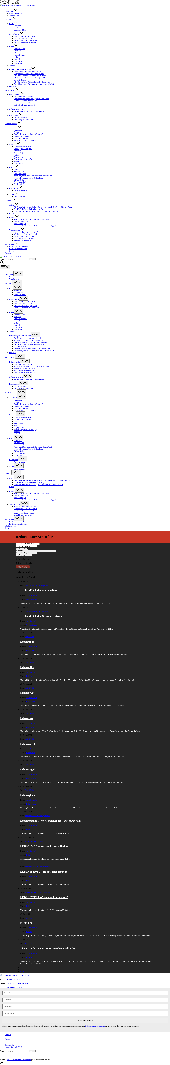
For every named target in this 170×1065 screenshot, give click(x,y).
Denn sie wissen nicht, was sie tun (26, 42)
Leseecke (8, 201)
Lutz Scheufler (31, 595)
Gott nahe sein (19, 163)
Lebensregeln (28, 769)
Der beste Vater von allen (23, 38)
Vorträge (12, 65)
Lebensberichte (15, 95)
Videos (12, 195)
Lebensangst (27, 743)
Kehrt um (28, 918)
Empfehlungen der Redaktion (20, 69)
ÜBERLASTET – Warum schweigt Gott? (29, 78)
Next (22, 971)
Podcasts (12, 86)
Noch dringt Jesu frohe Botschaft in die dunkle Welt (33, 176)
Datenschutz (9, 1045)
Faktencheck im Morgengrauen (25, 40)
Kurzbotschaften (11, 124)
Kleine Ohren (19, 172)
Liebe (16, 57)
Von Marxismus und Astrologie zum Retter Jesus (31, 99)
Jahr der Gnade (19, 49)
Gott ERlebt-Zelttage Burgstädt (36, 586)
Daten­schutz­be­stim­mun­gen (95, 1026)
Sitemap (8, 1039)
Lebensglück (27, 795)
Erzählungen (14, 115)
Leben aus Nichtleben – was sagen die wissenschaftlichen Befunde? (38, 211)
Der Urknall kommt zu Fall (24, 236)
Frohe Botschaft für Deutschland (19, 1060)
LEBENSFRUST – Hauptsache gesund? (43, 871)
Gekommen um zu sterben (23, 97)
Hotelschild (18, 63)
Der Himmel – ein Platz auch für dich (27, 72)
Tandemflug (18, 153)
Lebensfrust (27, 692)
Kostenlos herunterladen (18, 249)
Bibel (11, 24)
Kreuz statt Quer (20, 224)
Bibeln (11, 213)
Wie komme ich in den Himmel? (25, 234)
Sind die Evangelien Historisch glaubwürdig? (30, 76)
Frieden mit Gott (20, 184)
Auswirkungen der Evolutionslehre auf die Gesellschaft (34, 84)
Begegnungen (19, 157)
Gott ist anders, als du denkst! (24, 36)
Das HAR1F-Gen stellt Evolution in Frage (29, 209)
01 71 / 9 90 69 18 (13, 979)
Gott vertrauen (31, 599)
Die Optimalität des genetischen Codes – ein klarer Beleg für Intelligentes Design (43, 207)
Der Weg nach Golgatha (23, 149)
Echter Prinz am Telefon (23, 147)
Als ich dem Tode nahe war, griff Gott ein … (30, 111)
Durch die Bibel (20, 30)
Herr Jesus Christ (20, 174)
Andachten (13, 128)
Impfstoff (17, 151)
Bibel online (18, 28)
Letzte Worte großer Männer (24, 238)
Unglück (17, 59)
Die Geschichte (19, 197)
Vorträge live (14, 15)
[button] (85, 261)
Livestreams (9, 11)
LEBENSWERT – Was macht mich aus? (44, 897)
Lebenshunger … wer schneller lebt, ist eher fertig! (50, 820)
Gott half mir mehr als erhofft (24, 105)
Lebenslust (26, 718)
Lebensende (27, 641)
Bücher (12, 217)
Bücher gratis (10, 245)
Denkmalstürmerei (20, 190)
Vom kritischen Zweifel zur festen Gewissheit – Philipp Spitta (36, 226)
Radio (11, 47)
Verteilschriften (15, 230)
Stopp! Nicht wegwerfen (23, 240)
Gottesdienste (14, 34)
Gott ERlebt (29, 637)
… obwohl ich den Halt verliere (39, 590)
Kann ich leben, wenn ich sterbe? (26, 232)
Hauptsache (18, 130)
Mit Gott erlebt (10, 90)
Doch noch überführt (21, 138)
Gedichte (12, 145)
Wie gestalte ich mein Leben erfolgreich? (29, 74)
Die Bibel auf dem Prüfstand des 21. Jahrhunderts (32, 82)
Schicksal (17, 51)
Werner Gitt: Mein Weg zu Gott (25, 101)
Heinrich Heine (19, 55)
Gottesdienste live (15, 13)
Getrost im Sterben (21, 117)
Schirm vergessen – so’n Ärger (25, 159)
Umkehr (29, 932)
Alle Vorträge (23, 567)
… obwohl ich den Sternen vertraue (41, 616)
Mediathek (9, 19)
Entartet (17, 132)
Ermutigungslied (20, 182)
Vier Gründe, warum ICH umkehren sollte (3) (47, 948)
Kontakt (8, 253)
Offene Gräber (19, 180)
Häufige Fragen (10, 251)
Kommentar (13, 188)
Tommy (17, 161)
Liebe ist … (18, 170)
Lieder (11, 167)
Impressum (9, 1043)
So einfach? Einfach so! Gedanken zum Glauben (31, 220)
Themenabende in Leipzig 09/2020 (37, 816)
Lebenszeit (18, 61)
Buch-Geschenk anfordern (19, 247)
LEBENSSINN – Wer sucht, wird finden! (44, 846)
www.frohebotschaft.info (16, 987)
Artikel (12, 205)
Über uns (8, 1037)
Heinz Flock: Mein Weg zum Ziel (26, 103)
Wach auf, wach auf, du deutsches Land (28, 178)
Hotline (16, 155)
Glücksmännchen (20, 53)
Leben (28, 829)
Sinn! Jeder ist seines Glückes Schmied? (28, 134)
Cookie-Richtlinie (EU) (13, 1047)
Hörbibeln (17, 26)
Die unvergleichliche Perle (23, 120)
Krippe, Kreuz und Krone (23, 136)
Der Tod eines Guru (21, 222)
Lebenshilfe (27, 667)
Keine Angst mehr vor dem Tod (25, 140)
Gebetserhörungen (16, 109)
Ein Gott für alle (20, 80)
